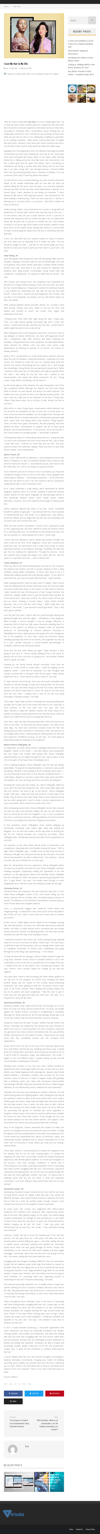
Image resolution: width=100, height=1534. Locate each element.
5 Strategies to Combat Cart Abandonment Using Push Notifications (19, 1422)
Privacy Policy (90, 1529)
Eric (6, 68)
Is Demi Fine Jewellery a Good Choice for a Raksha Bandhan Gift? (80, 44)
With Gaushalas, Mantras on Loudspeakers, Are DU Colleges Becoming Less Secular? (47, 1423)
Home (71, 1529)
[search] (92, 20)
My (30, 1384)
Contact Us (79, 1529)
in (20, 1384)
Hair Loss (14, 68)
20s (6, 1384)
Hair (12, 1384)
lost (24, 1384)
